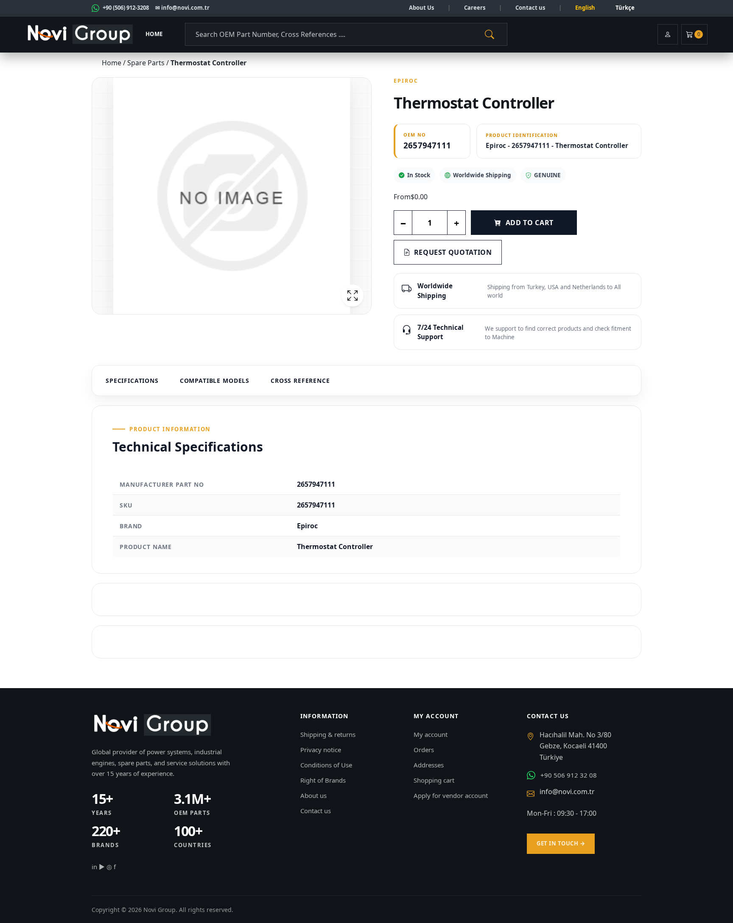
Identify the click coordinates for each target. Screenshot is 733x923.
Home (154, 34)
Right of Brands (323, 780)
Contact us (530, 7)
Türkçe (625, 7)
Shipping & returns (327, 734)
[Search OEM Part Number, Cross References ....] (489, 34)
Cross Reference (300, 380)
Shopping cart (434, 780)
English (585, 7)
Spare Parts (146, 62)
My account (431, 734)
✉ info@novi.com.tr (182, 7)
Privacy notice (320, 749)
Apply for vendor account (451, 795)
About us (313, 795)
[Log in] (667, 34)
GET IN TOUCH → (561, 843)
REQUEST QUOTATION (453, 252)
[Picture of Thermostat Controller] (231, 196)
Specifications (132, 380)
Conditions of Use (326, 765)
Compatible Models (214, 380)
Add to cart (530, 222)
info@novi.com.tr (567, 791)
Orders (424, 749)
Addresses (429, 765)
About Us (421, 7)
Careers (474, 7)
